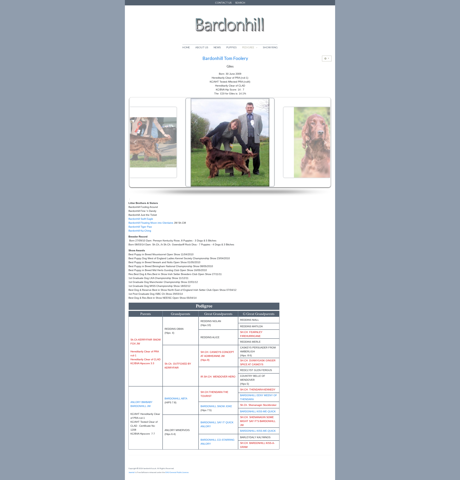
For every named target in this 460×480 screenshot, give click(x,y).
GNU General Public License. (177, 472)
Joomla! (131, 472)
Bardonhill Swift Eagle (140, 218)
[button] (135, 142)
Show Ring (270, 47)
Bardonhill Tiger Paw (140, 226)
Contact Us (223, 2)
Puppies (231, 47)
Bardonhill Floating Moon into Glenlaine (150, 222)
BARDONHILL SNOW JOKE (216, 406)
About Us (201, 47)
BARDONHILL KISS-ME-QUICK (258, 411)
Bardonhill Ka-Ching (139, 230)
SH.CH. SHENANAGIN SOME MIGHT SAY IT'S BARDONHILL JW (257, 421)
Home (186, 47)
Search (240, 2)
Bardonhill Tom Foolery (225, 58)
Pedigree (248, 47)
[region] (230, 146)
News (217, 47)
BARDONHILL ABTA (176, 398)
